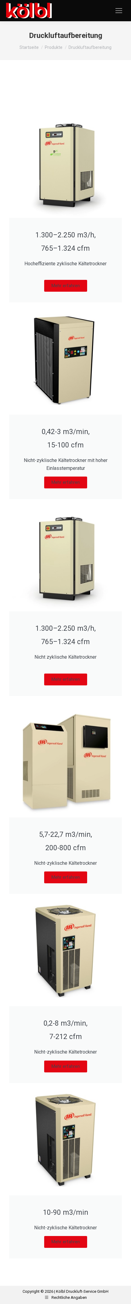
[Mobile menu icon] (119, 11)
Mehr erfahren (65, 285)
